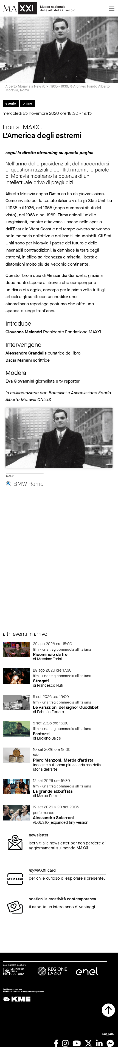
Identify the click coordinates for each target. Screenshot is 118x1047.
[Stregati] (16, 675)
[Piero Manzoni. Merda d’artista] (16, 755)
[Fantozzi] (16, 729)
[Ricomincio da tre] (16, 649)
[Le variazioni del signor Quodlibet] (16, 702)
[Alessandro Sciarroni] (16, 813)
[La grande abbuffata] (16, 786)
